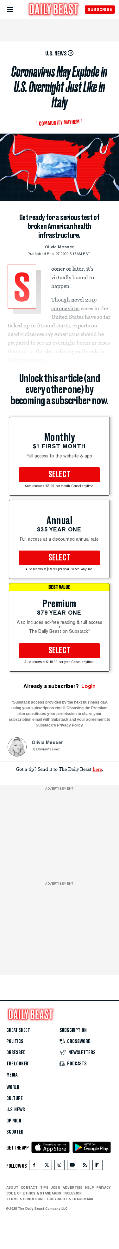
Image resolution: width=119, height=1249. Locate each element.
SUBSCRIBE (100, 9)
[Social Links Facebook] (34, 1166)
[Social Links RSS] (85, 1166)
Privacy (104, 1187)
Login (88, 686)
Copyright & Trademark (70, 1199)
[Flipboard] (97, 1166)
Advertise (73, 1187)
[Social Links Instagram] (59, 1166)
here (97, 769)
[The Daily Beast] (54, 10)
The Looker (17, 1063)
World (12, 1087)
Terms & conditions (25, 1199)
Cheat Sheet (18, 1030)
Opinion (13, 1120)
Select (59, 475)
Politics (14, 1041)
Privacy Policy (70, 725)
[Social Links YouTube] (72, 1166)
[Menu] (15, 9)
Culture (14, 1098)
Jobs (55, 1187)
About (12, 1187)
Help (89, 1187)
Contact (29, 1187)
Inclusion (73, 1193)
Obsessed (16, 1052)
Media (11, 1074)
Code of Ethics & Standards (33, 1193)
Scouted (14, 1132)
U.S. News (15, 1109)
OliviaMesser (48, 749)
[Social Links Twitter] (47, 1166)
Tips (44, 1187)
